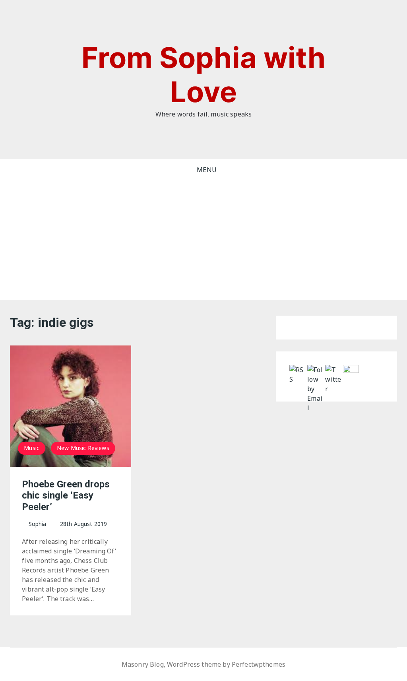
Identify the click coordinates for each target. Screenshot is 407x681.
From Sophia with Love (203, 74)
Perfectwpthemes (258, 664)
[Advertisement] (203, 240)
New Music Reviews (83, 448)
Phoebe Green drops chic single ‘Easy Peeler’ (66, 496)
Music (31, 448)
